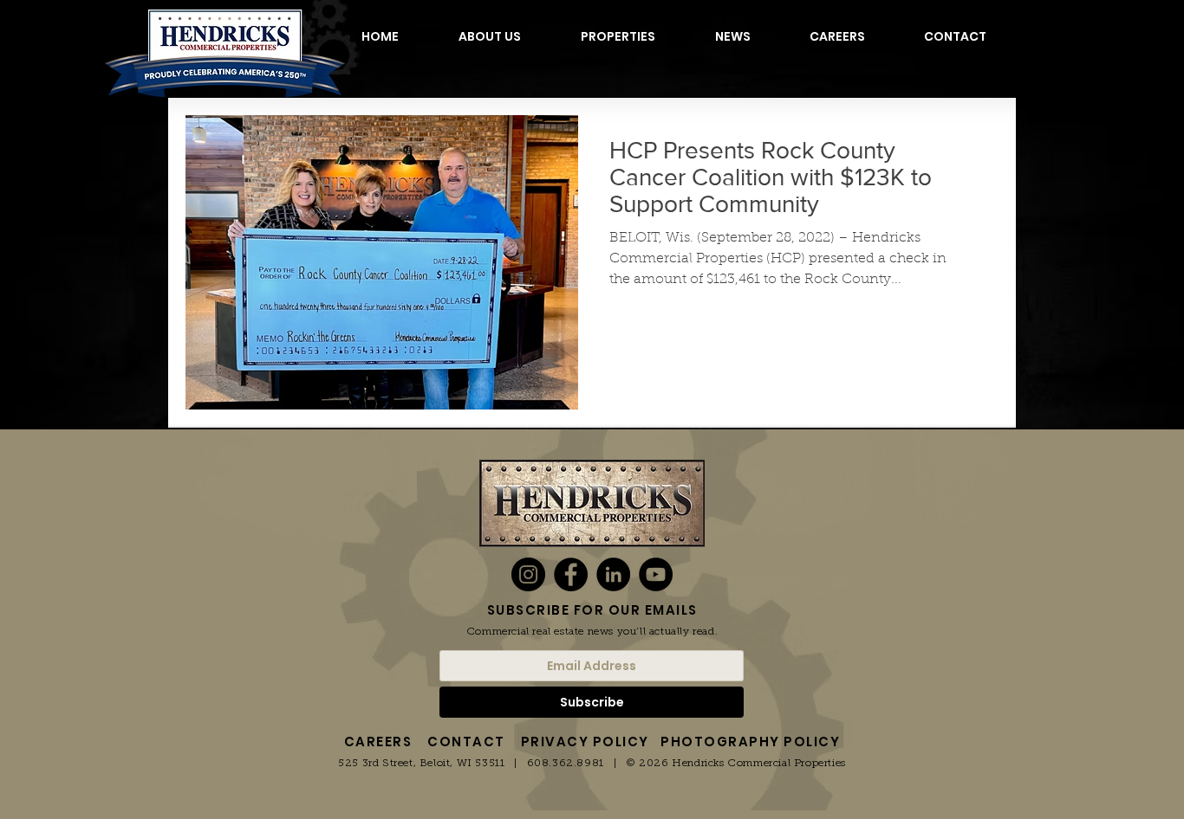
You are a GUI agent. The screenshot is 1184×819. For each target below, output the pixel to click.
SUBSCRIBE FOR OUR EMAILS (592, 610)
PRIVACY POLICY (585, 741)
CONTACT (466, 741)
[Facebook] (571, 574)
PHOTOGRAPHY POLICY (750, 741)
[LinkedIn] (613, 574)
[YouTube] (656, 574)
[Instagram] (528, 574)
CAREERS (378, 741)
